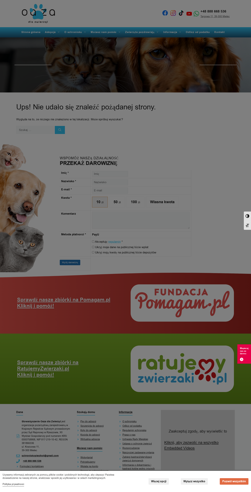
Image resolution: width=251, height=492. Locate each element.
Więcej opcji (158, 481)
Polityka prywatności (13, 484)
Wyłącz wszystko (194, 481)
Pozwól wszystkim (234, 481)
